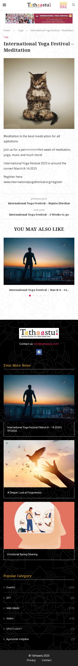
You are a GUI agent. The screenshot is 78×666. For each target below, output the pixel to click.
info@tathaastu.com (46, 344)
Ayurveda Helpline (40, 639)
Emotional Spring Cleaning (22, 554)
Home (7, 30)
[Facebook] (39, 352)
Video (40, 618)
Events (40, 587)
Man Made (40, 608)
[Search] (73, 5)
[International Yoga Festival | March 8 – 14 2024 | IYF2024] (39, 261)
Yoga (20, 30)
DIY (40, 597)
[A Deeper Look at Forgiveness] (39, 463)
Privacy (31, 660)
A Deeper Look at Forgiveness (24, 492)
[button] (7, 267)
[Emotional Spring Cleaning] (39, 525)
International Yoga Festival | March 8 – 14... (39, 290)
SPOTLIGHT (40, 628)
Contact (47, 660)
